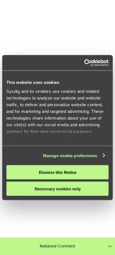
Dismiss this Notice (57, 172)
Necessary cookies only (58, 188)
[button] (57, 246)
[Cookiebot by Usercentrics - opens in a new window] (84, 62)
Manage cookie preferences (70, 155)
